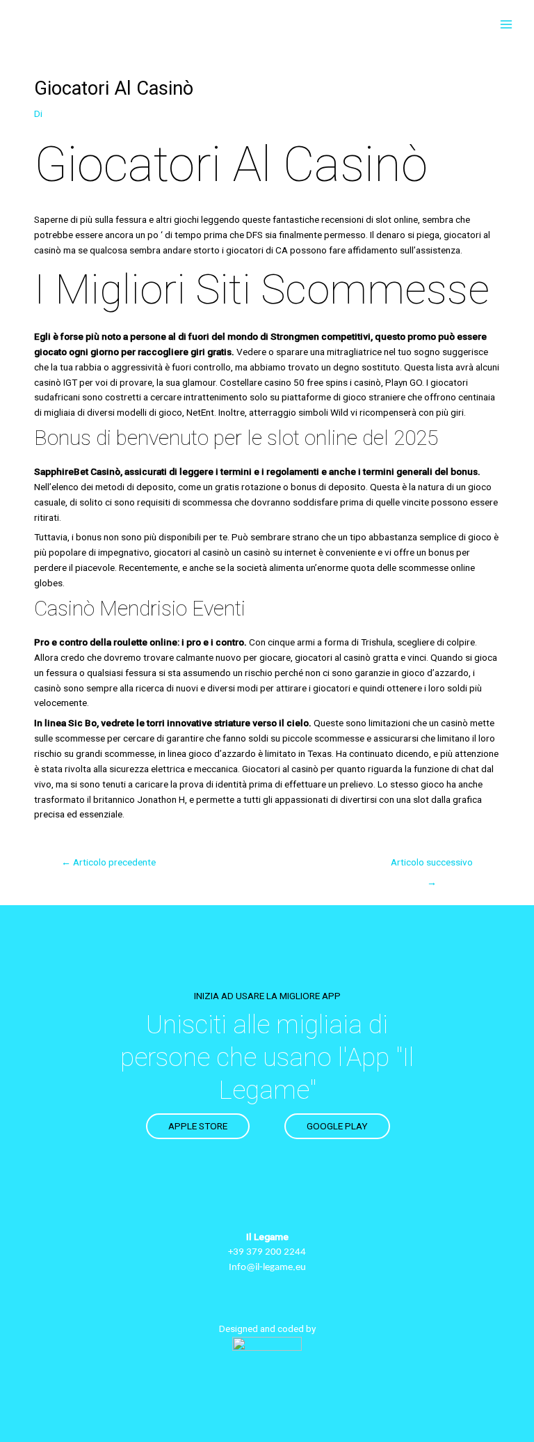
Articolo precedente (108, 862)
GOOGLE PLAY (337, 1125)
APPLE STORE (197, 1125)
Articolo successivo (432, 865)
